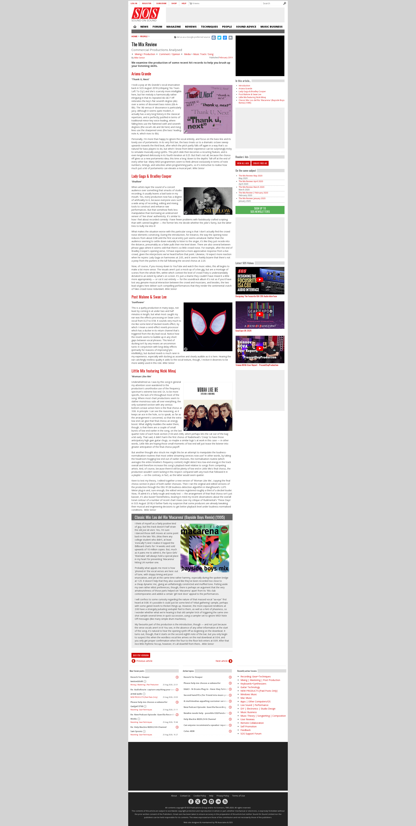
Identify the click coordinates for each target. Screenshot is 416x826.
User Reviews (247, 719)
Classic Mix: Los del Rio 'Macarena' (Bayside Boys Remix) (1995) (180, 517)
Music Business (271, 26)
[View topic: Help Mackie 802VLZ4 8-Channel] (230, 719)
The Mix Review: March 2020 (251, 187)
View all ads (243, 163)
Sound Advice (246, 26)
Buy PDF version (141, 655)
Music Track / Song (203, 54)
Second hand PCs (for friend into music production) (206, 695)
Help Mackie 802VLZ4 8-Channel (200, 719)
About (174, 795)
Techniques (209, 26)
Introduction (244, 85)
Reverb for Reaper (140, 677)
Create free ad (260, 163)
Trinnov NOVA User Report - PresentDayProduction (256, 365)
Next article (222, 660)
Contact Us (185, 795)
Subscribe (161, 3)
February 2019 (226, 57)
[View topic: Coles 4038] (230, 731)
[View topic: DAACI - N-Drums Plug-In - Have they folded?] (230, 689)
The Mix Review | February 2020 (253, 192)
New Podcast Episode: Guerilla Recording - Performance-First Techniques (206, 707)
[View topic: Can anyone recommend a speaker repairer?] (230, 725)
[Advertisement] (260, 237)
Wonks (133, 718)
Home (135, 26)
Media (187, 54)
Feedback (245, 730)
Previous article (144, 660)
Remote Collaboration (252, 722)
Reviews (191, 26)
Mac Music (246, 697)
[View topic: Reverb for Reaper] (177, 677)
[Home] (145, 13)
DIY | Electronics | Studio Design (257, 708)
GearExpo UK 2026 (243, 330)
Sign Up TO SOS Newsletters (260, 210)
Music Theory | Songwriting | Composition (263, 715)
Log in (134, 3)
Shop (174, 3)
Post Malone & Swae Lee (149, 297)
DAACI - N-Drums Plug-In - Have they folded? (206, 689)
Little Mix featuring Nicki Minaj (153, 371)
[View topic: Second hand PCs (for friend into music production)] (230, 695)
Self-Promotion (248, 726)
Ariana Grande (141, 73)
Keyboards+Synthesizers (253, 683)
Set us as (193, 37)
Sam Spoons (136, 731)
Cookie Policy (200, 795)
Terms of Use (238, 795)
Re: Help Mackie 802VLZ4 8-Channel (148, 727)
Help (184, 3)
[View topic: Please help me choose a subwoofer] (177, 702)
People (227, 26)
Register (146, 3)
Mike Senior (139, 57)
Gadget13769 (136, 706)
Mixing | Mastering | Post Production (144, 685)
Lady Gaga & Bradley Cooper (151, 176)
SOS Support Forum (250, 733)
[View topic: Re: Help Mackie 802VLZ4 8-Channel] (177, 727)
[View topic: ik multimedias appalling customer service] (230, 701)
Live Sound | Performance (254, 705)
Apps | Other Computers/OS (255, 701)
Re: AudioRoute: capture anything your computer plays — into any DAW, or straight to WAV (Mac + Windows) (153, 689)
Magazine (173, 26)
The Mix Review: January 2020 (252, 198)
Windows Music (248, 694)
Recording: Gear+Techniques (141, 710)
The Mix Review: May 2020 (250, 175)
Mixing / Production (145, 54)
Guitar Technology (250, 687)
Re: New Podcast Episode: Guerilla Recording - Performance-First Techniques (153, 714)
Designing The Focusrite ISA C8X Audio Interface (256, 296)
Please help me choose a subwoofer (149, 702)
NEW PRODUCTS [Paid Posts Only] (143, 697)
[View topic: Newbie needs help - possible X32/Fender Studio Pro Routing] (230, 713)
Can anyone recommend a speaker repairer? (206, 725)
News (144, 26)
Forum (157, 26)
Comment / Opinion (169, 54)
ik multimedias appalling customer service (206, 701)
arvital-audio (136, 693)
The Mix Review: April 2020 (251, 181)
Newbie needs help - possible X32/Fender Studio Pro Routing (206, 713)
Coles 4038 (189, 731)
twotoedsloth (136, 681)
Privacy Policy (223, 795)
